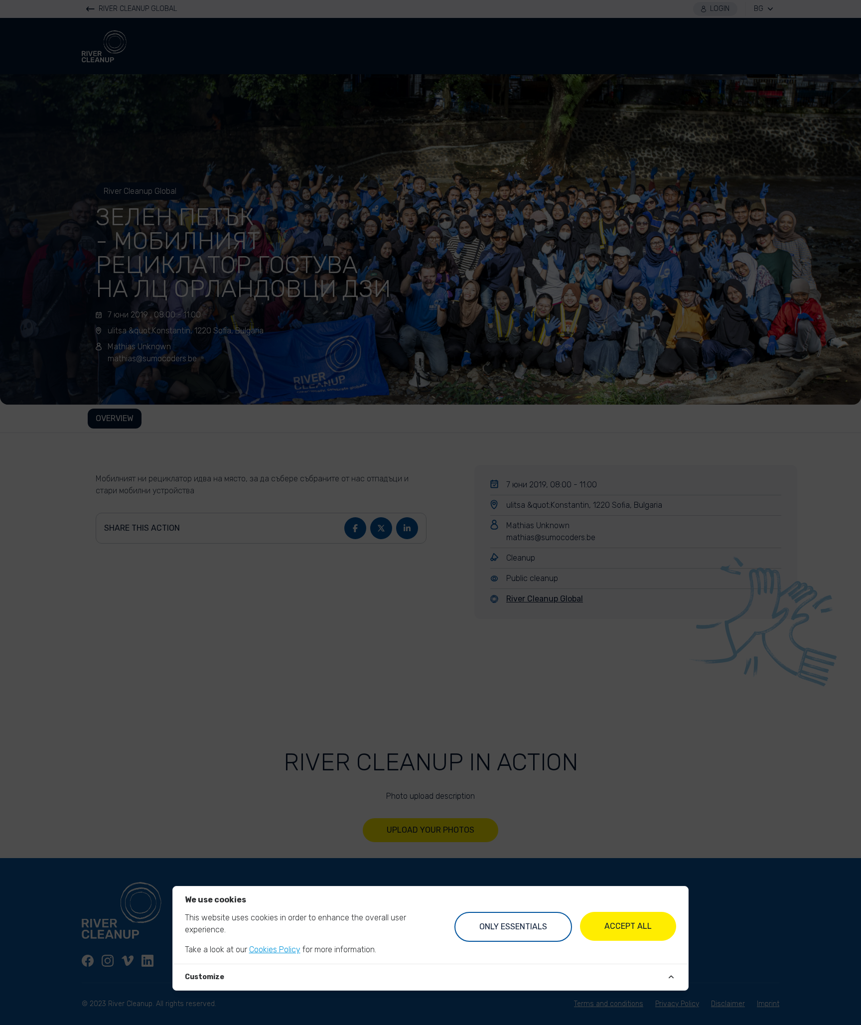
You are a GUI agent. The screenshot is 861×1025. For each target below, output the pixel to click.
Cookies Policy (274, 949)
